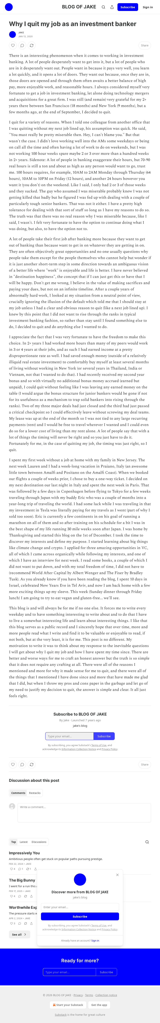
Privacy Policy (109, 929)
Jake (21, 32)
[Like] (13, 45)
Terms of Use (98, 925)
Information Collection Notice (79, 929)
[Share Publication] (112, 7)
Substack (61, 1015)
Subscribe (128, 7)
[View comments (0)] (22, 45)
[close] (117, 875)
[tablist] (26, 793)
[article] (80, 861)
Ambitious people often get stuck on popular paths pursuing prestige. (56, 859)
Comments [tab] (18, 793)
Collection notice (106, 995)
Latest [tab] (24, 842)
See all (17, 934)
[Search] (103, 7)
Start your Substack (69, 1005)
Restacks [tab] (34, 793)
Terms (89, 995)
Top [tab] (13, 842)
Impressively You (24, 853)
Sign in (148, 7)
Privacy (78, 995)
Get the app (99, 1005)
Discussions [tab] (39, 842)
